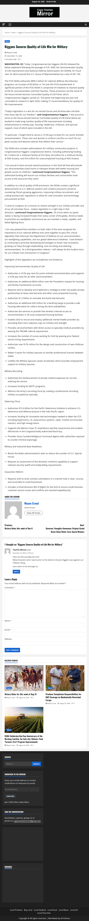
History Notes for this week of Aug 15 (21, 694)
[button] (3, 24)
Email (8, 630)
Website (8, 639)
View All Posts (33, 513)
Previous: (18, 527)
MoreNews (53, 918)
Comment (10, 587)
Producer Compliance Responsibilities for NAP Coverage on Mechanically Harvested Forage (63, 697)
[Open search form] (86, 24)
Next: (65, 528)
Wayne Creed (12, 52)
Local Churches (44, 913)
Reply (16, 571)
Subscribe (10, 796)
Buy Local (28, 910)
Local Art (74, 910)
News (7, 41)
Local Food (52, 910)
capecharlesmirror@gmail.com (27, 821)
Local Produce (16, 910)
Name (8, 620)
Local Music (64, 910)
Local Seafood (40, 910)
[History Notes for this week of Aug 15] (24, 678)
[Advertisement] (23, 844)
